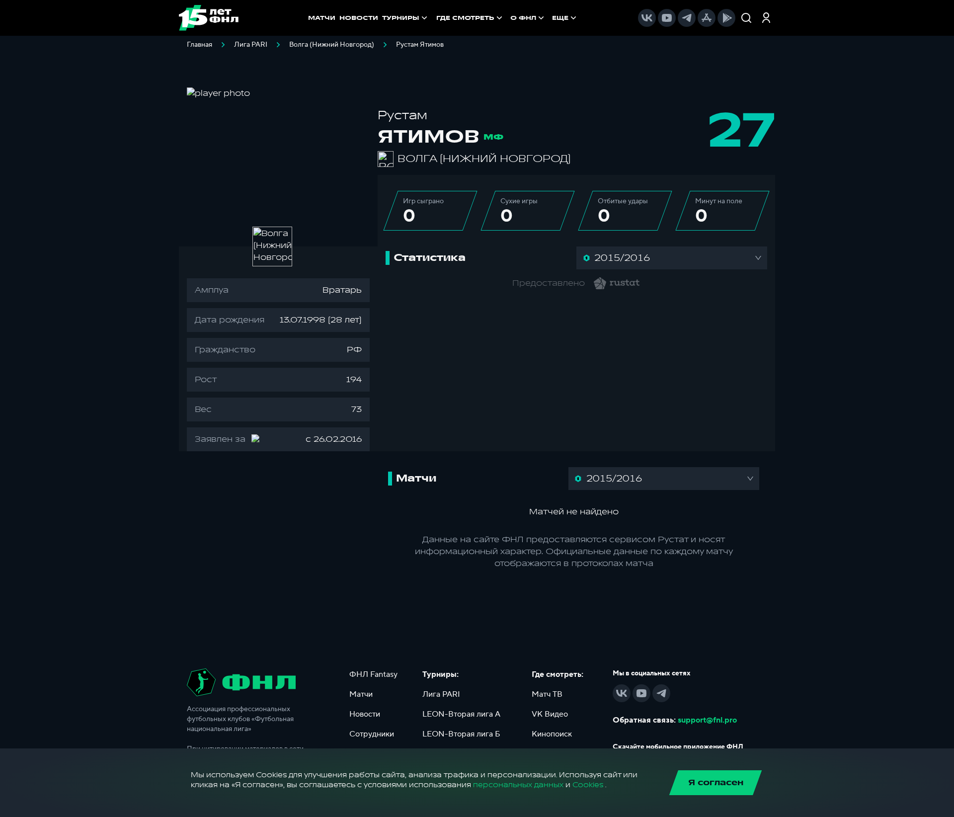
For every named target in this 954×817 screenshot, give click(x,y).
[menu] (507, 18)
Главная (199, 44)
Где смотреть (465, 18)
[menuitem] (470, 18)
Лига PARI (250, 44)
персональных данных (518, 785)
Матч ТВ (547, 694)
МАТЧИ (321, 18)
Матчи (361, 694)
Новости (364, 714)
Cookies (587, 785)
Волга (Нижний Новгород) (331, 44)
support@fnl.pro (707, 720)
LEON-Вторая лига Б (461, 734)
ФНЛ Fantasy (373, 674)
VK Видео (550, 714)
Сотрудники (371, 734)
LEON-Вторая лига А (461, 714)
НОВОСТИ (358, 18)
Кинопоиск (552, 734)
